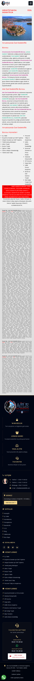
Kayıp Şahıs (7, 602)
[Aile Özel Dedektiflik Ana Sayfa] (5, 3)
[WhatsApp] (3, 677)
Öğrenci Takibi (8, 574)
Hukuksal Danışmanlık (10, 596)
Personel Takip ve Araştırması (12, 583)
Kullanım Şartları (16, 674)
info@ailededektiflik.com (23, 488)
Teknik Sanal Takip (9, 580)
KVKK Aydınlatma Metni (17, 678)
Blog (5, 531)
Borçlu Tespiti (8, 571)
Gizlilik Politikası (16, 671)
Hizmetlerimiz (8, 519)
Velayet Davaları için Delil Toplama (14, 562)
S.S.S (5, 528)
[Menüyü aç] (31, 3)
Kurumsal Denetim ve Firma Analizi (14, 593)
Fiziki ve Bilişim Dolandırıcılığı (12, 577)
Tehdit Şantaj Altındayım (11, 565)
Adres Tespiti (8, 568)
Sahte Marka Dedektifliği (11, 617)
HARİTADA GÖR (10, 502)
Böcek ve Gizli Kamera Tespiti (12, 608)
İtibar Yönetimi (8, 614)
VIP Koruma (7, 599)
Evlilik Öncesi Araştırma (10, 605)
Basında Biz (7, 525)
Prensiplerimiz (8, 522)
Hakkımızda (7, 534)
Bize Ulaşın (7, 537)
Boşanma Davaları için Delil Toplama (14, 559)
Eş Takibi (6, 516)
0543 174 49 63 (22, 479)
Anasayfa (6, 513)
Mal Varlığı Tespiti (9, 611)
